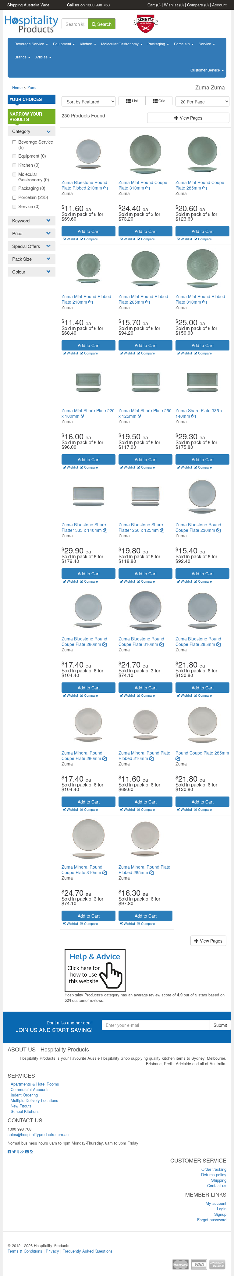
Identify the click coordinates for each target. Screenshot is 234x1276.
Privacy (52, 1251)
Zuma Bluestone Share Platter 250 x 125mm (141, 527)
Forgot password (211, 1219)
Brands (21, 56)
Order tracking (213, 1169)
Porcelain (182, 43)
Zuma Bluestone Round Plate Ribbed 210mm (84, 185)
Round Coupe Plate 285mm (202, 753)
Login (221, 1209)
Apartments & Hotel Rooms (35, 1084)
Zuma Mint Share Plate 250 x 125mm (145, 413)
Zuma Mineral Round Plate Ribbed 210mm (144, 755)
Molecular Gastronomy (120, 43)
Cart (154, 5)
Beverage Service (30, 43)
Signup (220, 1214)
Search (104, 24)
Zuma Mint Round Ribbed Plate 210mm (86, 299)
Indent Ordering (24, 1095)
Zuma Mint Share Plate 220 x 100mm (88, 413)
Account (219, 5)
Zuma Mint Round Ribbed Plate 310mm (200, 299)
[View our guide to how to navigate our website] (95, 970)
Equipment (62, 43)
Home (17, 87)
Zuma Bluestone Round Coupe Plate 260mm (84, 641)
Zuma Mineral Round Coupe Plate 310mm (82, 869)
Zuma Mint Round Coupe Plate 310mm (143, 185)
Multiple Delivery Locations (34, 1100)
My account (216, 1203)
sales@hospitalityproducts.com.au (38, 1134)
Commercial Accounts (30, 1089)
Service (205, 43)
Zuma (32, 87)
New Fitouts (21, 1106)
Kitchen (86, 43)
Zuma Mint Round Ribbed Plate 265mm (143, 299)
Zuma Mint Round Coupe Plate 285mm (200, 185)
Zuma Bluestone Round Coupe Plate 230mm (198, 527)
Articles (41, 56)
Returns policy (213, 1174)
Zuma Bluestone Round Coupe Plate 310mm (141, 641)
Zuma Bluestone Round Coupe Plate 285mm (198, 641)
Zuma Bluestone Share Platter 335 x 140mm (84, 527)
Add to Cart (89, 231)
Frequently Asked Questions (87, 1251)
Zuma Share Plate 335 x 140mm (199, 413)
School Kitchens (25, 1111)
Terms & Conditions (25, 1251)
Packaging (156, 43)
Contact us (216, 1185)
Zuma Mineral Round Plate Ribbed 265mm (144, 869)
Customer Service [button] (205, 69)
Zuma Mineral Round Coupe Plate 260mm (82, 755)
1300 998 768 (98, 5)
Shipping (218, 1180)
